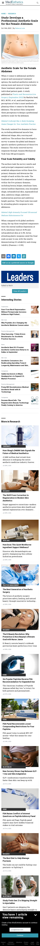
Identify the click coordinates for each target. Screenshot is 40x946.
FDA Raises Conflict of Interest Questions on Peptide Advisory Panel (19, 814)
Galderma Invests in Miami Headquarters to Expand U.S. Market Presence (13, 376)
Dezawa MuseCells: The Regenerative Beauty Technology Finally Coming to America (15, 402)
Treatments (4, 306)
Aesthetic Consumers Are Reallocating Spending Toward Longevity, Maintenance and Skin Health (14, 363)
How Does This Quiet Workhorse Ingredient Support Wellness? (17, 546)
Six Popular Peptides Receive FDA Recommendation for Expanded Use (19, 680)
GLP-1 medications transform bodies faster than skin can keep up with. (18, 779)
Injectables (7, 767)
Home (3, 14)
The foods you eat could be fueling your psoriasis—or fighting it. (20, 866)
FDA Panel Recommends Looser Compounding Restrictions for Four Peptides (18, 726)
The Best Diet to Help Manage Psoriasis (16, 859)
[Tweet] (19, 256)
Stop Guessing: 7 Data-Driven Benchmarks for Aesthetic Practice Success (13, 336)
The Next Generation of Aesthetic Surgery (18, 590)
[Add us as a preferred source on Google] (24, 256)
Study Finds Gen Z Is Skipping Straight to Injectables (20, 901)
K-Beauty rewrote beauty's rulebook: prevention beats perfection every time (20, 644)
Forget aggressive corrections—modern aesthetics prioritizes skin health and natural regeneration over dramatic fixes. (19, 507)
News (3, 344)
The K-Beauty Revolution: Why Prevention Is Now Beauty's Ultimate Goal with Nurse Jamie (19, 637)
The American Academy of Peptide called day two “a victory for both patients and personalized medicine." (19, 688)
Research (12, 14)
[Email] (3, 256)
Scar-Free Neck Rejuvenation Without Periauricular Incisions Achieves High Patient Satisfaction (13, 312)
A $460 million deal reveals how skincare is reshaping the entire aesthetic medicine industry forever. (19, 459)
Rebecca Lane (20, 28)
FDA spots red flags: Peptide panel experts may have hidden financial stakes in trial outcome (18, 822)
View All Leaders (20, 291)
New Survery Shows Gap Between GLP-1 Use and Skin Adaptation (20, 772)
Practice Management (7, 331)
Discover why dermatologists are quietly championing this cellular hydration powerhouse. (17, 554)
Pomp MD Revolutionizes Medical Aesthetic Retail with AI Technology (15, 389)
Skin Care (4, 320)
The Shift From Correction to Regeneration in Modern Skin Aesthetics (16, 498)
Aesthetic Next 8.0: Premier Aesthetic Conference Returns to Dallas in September (15, 349)
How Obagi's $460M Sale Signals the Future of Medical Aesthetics (19, 451)
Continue (20, 935)
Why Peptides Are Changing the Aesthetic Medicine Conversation (15, 324)
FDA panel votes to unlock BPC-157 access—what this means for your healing (18, 735)
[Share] (8, 256)
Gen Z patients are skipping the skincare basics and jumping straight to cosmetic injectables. (20, 909)
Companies (4, 371)
